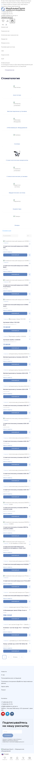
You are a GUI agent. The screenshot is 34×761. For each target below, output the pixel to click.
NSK (4, 629)
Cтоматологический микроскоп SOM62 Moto (15, 305)
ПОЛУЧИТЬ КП (15, 255)
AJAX (4, 359)
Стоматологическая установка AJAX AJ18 (16, 489)
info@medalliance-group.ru (9, 15)
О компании (5, 64)
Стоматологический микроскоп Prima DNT (17, 581)
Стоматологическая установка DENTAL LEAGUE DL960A (15, 527)
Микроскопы (5, 43)
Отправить (7, 735)
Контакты (14, 2)
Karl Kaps (5, 249)
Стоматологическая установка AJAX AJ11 (16, 405)
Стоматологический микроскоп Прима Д (16, 595)
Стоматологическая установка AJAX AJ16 (16, 473)
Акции (9, 2)
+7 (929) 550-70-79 (6, 13)
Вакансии (24, 1)
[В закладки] (30, 241)
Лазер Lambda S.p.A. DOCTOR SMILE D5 (15, 644)
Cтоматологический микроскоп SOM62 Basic (15, 266)
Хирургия (4, 39)
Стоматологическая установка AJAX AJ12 (16, 441)
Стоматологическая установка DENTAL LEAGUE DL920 (15, 508)
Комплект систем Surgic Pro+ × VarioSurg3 (16, 627)
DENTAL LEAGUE (7, 511)
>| (21, 657)
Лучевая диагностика (8, 47)
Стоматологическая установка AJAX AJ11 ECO (16, 424)
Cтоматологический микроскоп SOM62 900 (15, 246)
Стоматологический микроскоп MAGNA (16, 564)
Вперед (15, 657)
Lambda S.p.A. (6, 645)
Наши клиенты (7, 4)
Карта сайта (5, 686)
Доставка (18, 64)
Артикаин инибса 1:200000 (11, 339)
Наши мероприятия (23, 2)
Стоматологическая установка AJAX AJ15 (16, 457)
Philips (4, 612)
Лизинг (18, 1)
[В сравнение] (30, 244)
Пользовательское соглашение (16, 66)
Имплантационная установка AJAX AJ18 (15, 389)
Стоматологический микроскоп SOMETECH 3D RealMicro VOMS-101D (14, 547)
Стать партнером (10, 1)
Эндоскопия (5, 55)
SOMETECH (6, 550)
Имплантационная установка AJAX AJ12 (15, 357)
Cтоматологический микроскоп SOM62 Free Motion (15, 285)
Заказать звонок (7, 17)
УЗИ (2, 51)
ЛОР (2, 59)
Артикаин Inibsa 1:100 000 (11, 322)
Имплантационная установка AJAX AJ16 (15, 373)
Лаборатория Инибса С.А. (9, 324)
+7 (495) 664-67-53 (6, 12)
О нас (3, 1)
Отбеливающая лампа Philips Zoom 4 (15, 610)
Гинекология (5, 31)
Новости (12, 64)
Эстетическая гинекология (9, 35)
